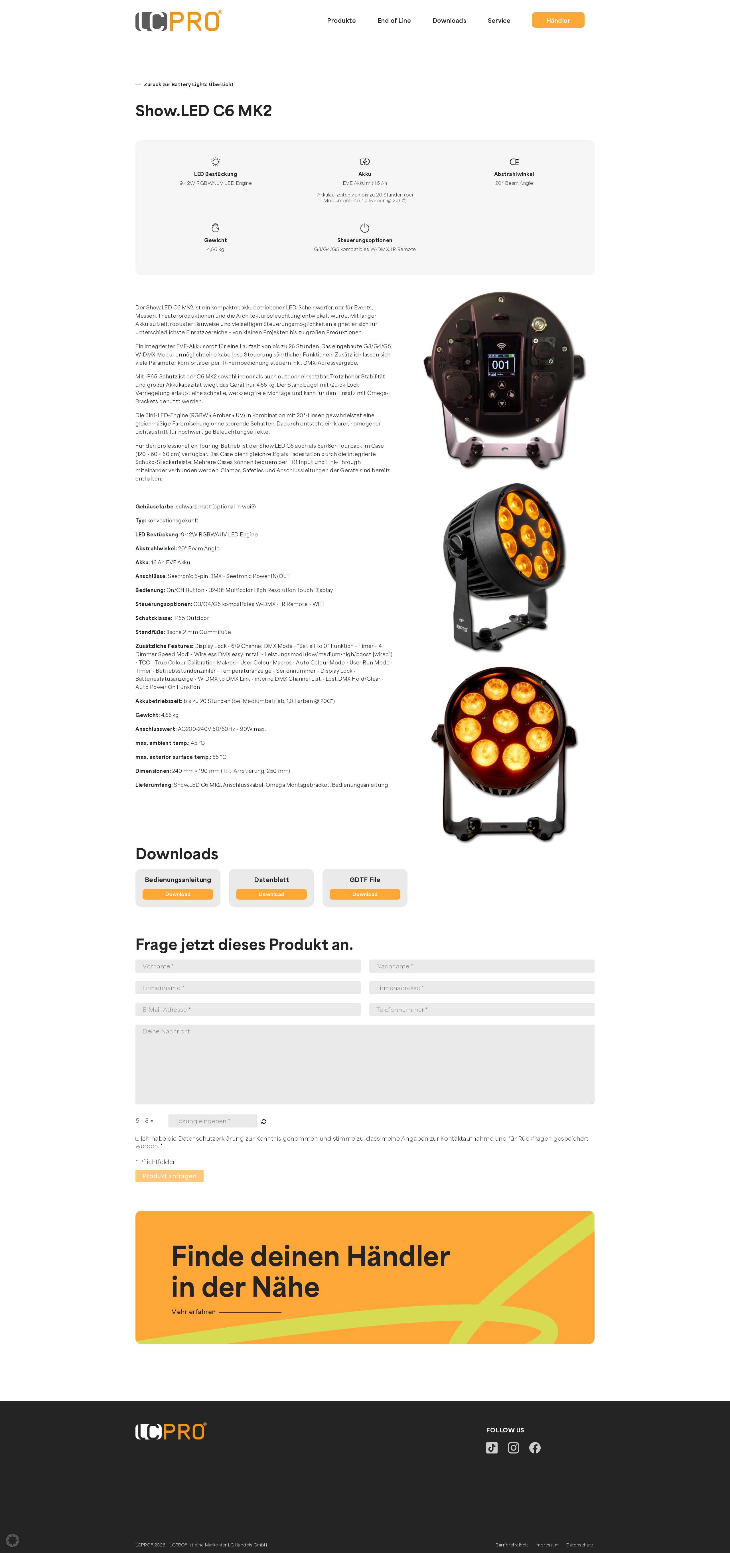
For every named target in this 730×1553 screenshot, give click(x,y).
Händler (558, 20)
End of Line (394, 20)
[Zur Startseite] (178, 19)
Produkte (341, 20)
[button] (12, 1540)
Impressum (547, 1544)
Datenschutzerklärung (211, 1138)
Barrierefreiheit (512, 1544)
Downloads (450, 20)
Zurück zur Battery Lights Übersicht (189, 84)
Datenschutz (579, 1544)
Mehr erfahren (193, 1311)
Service (499, 20)
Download (178, 894)
